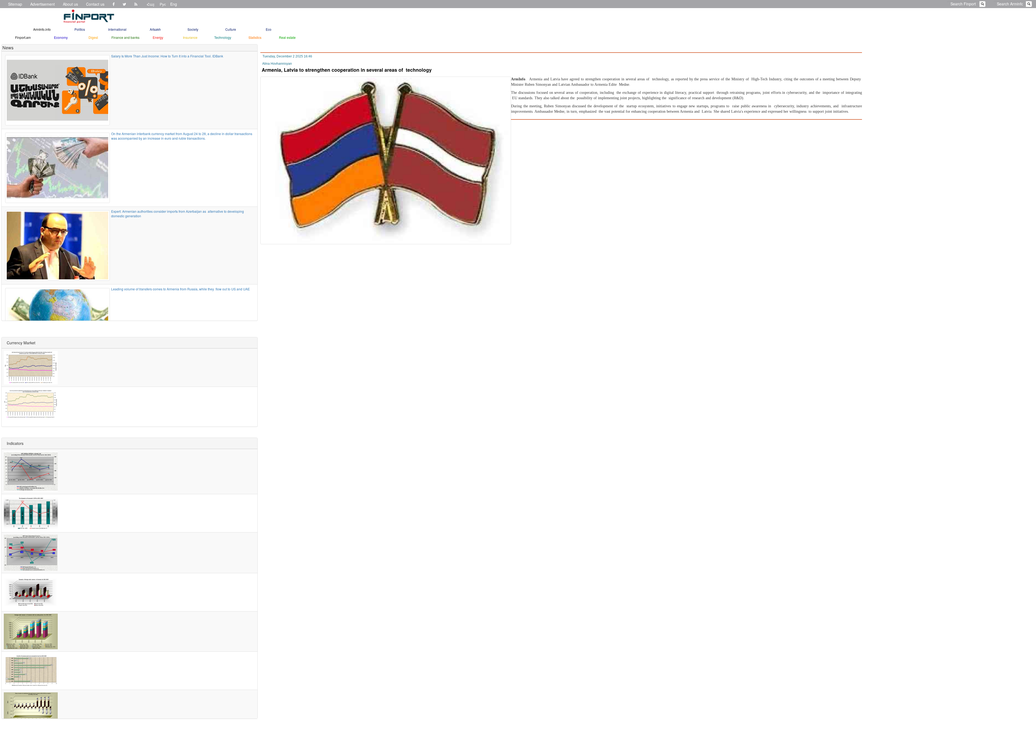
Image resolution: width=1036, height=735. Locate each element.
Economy (61, 37)
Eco (268, 29)
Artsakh (155, 29)
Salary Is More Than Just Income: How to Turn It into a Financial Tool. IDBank (167, 56)
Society (193, 29)
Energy (158, 37)
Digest (93, 37)
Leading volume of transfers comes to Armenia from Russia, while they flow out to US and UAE (180, 289)
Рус (163, 4)
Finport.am (23, 37)
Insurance (190, 37)
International (117, 29)
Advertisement (42, 4)
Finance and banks (125, 37)
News (7, 47)
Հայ (150, 4)
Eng (173, 4)
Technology (222, 37)
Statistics (254, 37)
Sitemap (15, 4)
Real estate (287, 37)
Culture (230, 29)
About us (70, 4)
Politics (79, 29)
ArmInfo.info (42, 29)
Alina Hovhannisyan (277, 64)
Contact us (95, 4)
